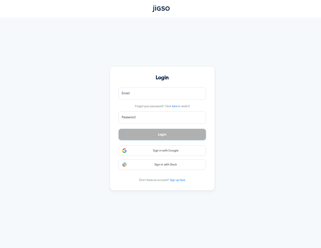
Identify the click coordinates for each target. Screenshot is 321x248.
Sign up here (177, 180)
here (174, 106)
